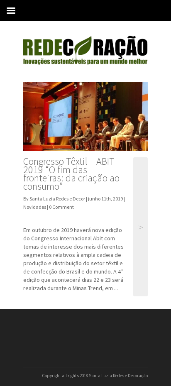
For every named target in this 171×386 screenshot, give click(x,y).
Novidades (34, 207)
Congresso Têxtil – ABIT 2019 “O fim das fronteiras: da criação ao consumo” (71, 174)
